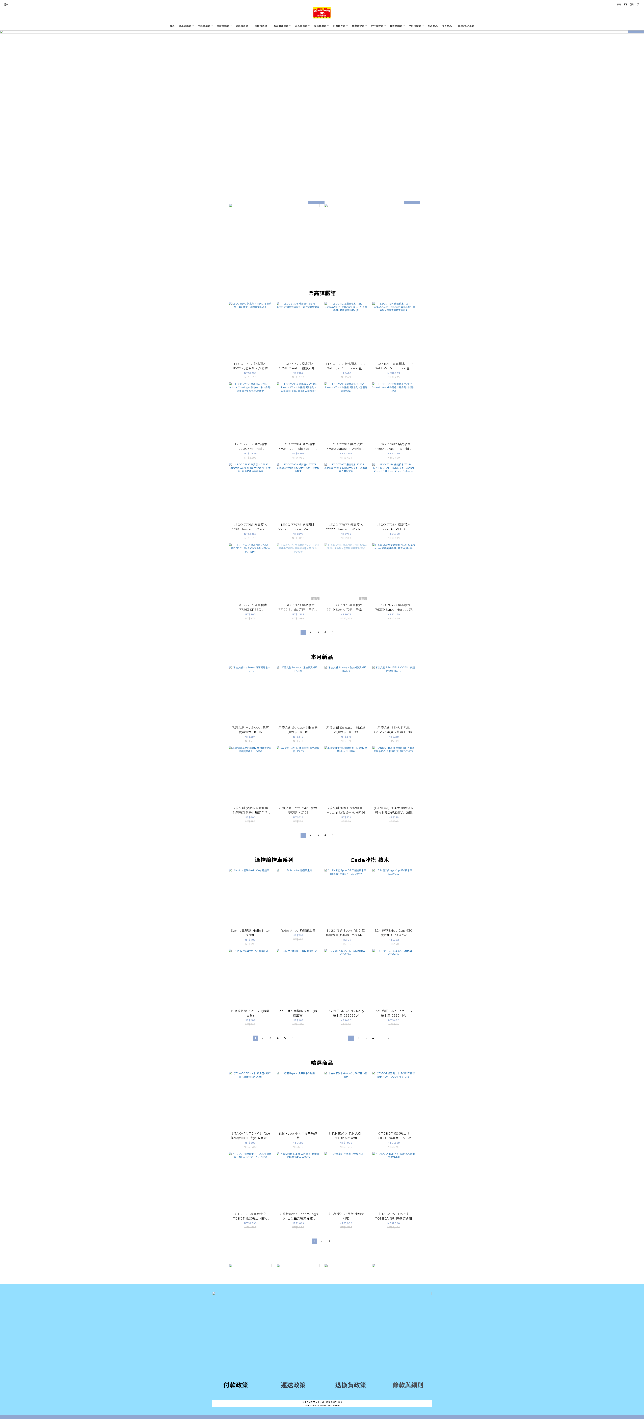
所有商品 (447, 25)
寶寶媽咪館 (396, 25)
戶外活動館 (415, 25)
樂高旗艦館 (185, 25)
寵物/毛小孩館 (466, 25)
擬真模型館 (320, 25)
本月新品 (433, 25)
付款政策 (235, 1385)
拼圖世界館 (339, 25)
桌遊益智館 (358, 25)
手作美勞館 (377, 25)
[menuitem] (303, 632)
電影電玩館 (223, 25)
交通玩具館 (242, 25)
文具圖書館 (301, 25)
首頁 (172, 25)
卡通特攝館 (204, 25)
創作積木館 (261, 25)
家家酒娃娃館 (281, 25)
